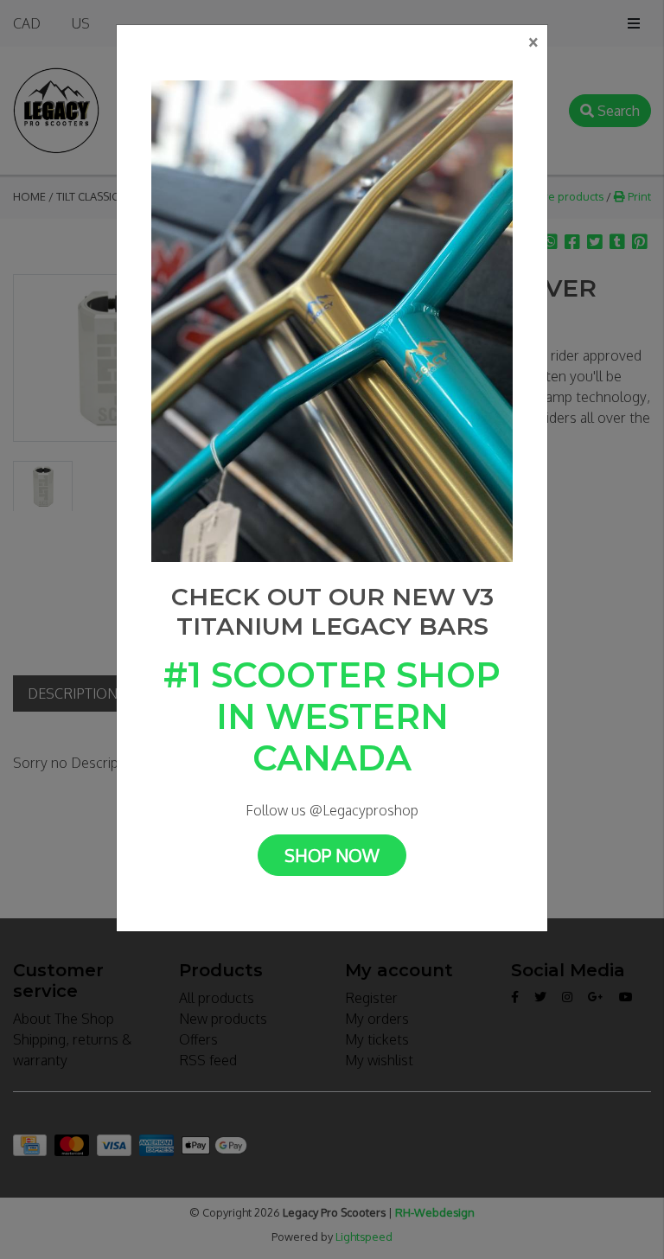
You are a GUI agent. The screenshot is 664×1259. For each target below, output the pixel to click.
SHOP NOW (332, 855)
